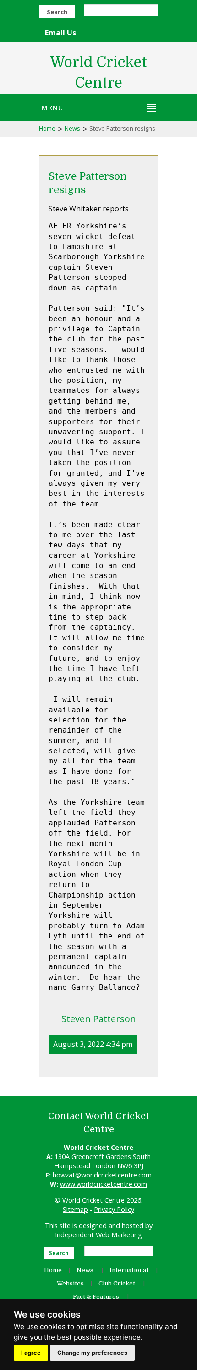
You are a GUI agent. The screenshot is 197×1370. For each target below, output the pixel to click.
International (128, 1270)
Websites (70, 1283)
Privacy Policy (114, 1209)
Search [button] (57, 12)
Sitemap (75, 1209)
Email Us (60, 33)
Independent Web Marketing (98, 1234)
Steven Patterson (98, 1018)
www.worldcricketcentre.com (103, 1184)
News (72, 128)
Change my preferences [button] (92, 1352)
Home (47, 128)
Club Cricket (116, 1283)
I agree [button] (31, 1352)
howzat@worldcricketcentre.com (102, 1175)
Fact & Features (96, 1296)
